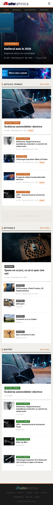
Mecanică (17, 10)
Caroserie (44, 10)
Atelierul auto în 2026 (17, 48)
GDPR (36, 493)
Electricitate (30, 10)
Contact (20, 493)
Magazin (29, 497)
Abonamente (19, 497)
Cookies (43, 493)
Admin (37, 497)
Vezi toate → (45, 84)
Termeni (29, 493)
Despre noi (10, 493)
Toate (6, 10)
